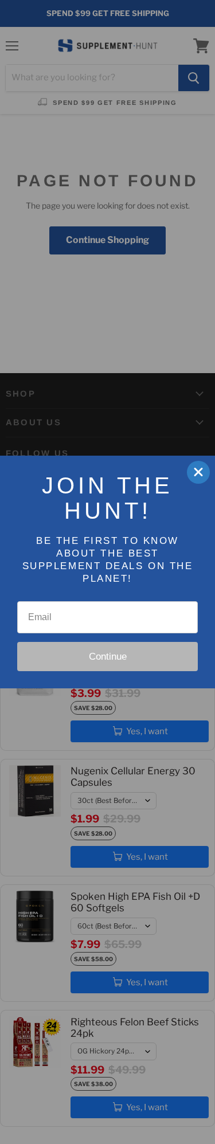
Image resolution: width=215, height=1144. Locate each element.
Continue (108, 656)
